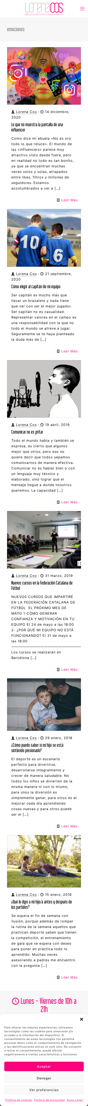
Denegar (44, 1078)
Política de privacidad (49, 1100)
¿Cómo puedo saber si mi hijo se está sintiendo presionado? (37, 747)
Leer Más (69, 200)
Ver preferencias (44, 1090)
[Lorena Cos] (44, 8)
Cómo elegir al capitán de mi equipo (35, 286)
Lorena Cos (26, 112)
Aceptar (44, 1066)
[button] (81, 1019)
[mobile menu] (82, 8)
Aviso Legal (75, 1100)
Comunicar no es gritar (27, 431)
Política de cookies (18, 1100)
